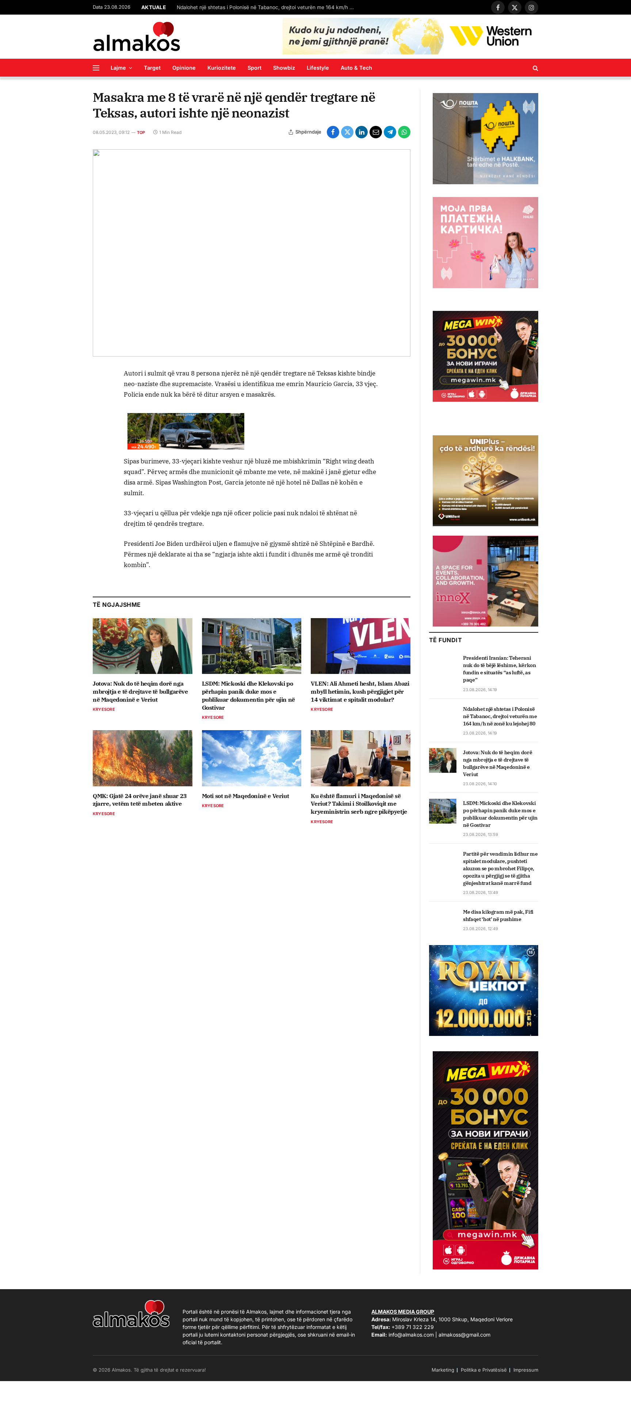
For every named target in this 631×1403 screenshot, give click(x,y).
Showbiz (284, 68)
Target (152, 68)
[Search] (534, 67)
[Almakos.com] (136, 36)
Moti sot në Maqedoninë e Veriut (245, 795)
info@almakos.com (411, 1334)
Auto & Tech (356, 68)
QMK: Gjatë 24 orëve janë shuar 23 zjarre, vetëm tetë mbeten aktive (140, 800)
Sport (254, 68)
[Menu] (96, 67)
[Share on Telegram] (390, 132)
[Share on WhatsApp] (404, 132)
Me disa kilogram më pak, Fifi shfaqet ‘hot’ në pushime (498, 915)
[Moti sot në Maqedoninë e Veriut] (252, 758)
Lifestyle (318, 68)
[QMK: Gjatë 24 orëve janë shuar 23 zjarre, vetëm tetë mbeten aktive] (142, 758)
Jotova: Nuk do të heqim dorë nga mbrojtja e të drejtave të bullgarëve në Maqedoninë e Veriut (268, 7)
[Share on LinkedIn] (361, 132)
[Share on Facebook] (333, 132)
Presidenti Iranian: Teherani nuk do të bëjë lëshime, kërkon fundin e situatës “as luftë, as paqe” (499, 669)
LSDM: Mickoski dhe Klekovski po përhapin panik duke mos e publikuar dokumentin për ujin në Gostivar (248, 695)
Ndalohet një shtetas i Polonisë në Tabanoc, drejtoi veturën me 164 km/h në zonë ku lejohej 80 (500, 716)
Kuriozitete (221, 68)
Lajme (118, 68)
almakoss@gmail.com (464, 1334)
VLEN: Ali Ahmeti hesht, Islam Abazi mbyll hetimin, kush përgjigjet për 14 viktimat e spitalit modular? (360, 691)
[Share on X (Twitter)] (347, 132)
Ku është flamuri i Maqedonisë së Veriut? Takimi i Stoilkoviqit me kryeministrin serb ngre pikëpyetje (359, 804)
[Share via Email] (376, 132)
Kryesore (104, 709)
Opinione (184, 68)
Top (141, 132)
